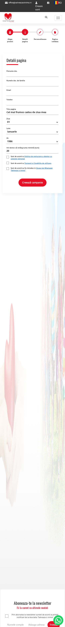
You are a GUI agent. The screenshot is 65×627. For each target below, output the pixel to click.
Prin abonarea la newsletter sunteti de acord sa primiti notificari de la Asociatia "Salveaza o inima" (35, 615)
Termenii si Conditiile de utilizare (37, 163)
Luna (8, 128)
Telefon (9, 99)
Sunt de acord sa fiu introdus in (31, 169)
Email (8, 90)
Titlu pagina (11, 109)
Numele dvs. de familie (15, 80)
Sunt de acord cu (31, 157)
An (7, 138)
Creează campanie (32, 182)
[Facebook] (48, 2)
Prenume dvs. (11, 71)
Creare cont (39, 7)
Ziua (8, 118)
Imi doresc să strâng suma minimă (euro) (22, 147)
